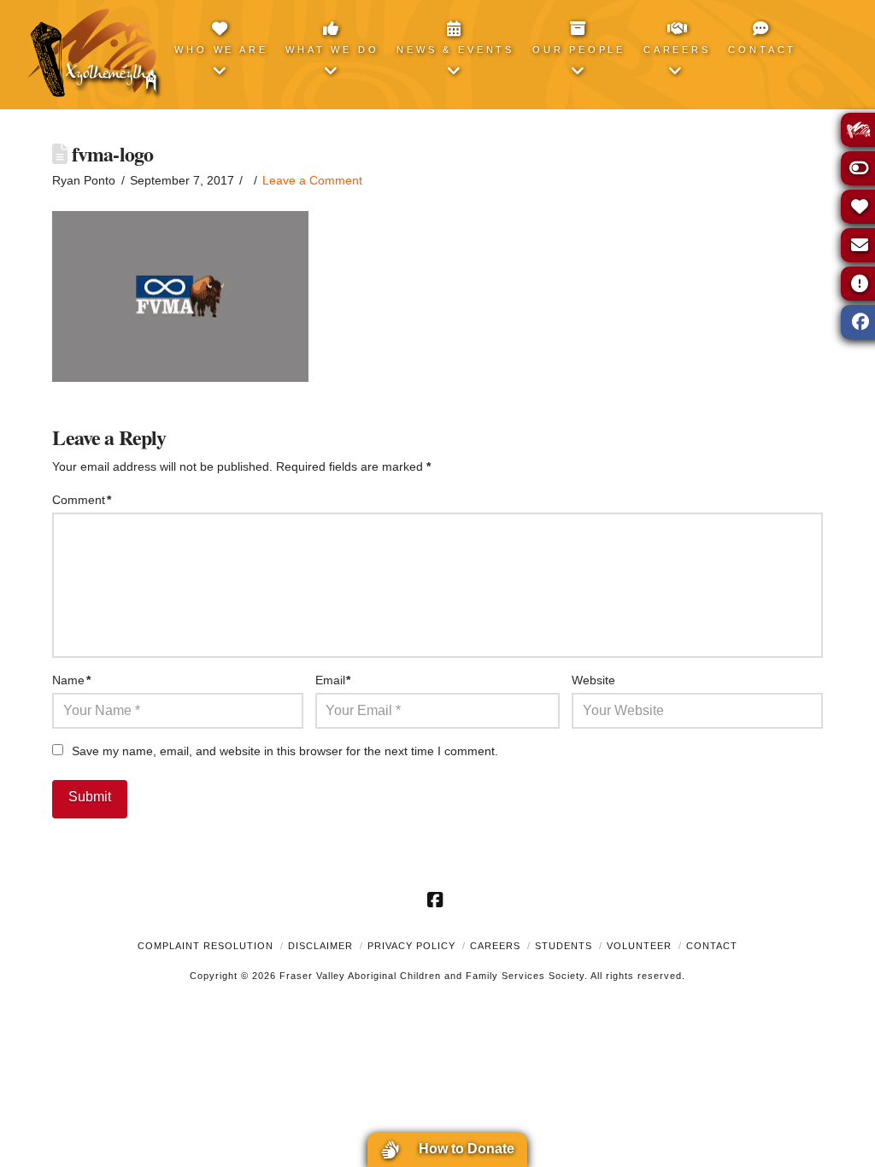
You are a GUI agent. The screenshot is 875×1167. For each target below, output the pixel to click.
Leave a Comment (312, 180)
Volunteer (639, 946)
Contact (711, 946)
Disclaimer (320, 946)
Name (71, 680)
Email (333, 680)
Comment (81, 500)
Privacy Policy (411, 946)
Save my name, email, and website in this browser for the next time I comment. (285, 751)
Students (563, 946)
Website (593, 680)
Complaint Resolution (205, 946)
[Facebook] (437, 900)
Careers (495, 946)
